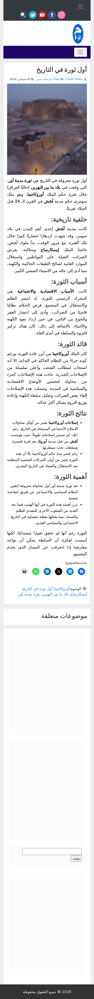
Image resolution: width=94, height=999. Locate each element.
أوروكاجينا (61, 588)
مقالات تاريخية (51, 79)
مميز (39, 79)
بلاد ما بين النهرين (55, 594)
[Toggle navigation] (80, 6)
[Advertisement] (47, 684)
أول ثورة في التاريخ (37, 588)
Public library (74, 79)
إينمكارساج (78, 594)
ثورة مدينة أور (29, 594)
